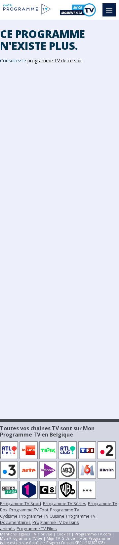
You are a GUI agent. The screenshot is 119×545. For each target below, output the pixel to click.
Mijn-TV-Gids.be (61, 538)
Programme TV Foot (28, 510)
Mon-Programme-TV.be (21, 538)
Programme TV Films (37, 528)
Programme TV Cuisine (41, 516)
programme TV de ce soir (54, 60)
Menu (109, 9)
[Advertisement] (59, 132)
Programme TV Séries (64, 503)
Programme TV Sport (20, 503)
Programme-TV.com (93, 533)
